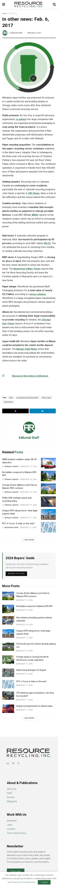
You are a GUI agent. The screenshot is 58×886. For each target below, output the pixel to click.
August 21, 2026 (29, 466)
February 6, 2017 (34, 33)
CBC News (34, 193)
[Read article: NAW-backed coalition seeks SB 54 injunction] (48, 463)
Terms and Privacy (16, 833)
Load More (29, 540)
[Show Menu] (3, 4)
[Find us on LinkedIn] (8, 763)
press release (38, 294)
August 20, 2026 (29, 479)
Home (4, 13)
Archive (11, 797)
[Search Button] (54, 4)
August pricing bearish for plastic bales (34, 706)
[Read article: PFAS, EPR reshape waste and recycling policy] (48, 501)
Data (11, 397)
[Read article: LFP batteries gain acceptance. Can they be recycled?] (8, 695)
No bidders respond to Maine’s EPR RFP (34, 606)
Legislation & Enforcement (27, 397)
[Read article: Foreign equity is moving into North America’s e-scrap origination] (8, 659)
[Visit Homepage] (29, 4)
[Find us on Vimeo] (13, 763)
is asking (21, 119)
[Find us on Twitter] (18, 763)
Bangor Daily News (26, 349)
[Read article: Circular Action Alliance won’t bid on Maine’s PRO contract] (48, 488)
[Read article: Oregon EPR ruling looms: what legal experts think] (48, 514)
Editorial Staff (16, 33)
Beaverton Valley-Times (27, 268)
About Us (11, 789)
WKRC (35, 214)
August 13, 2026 (25, 651)
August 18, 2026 (25, 674)
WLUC (47, 243)
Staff (9, 793)
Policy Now (46, 397)
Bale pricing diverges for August (31, 670)
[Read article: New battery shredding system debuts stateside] (8, 620)
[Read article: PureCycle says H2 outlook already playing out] (8, 646)
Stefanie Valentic (12, 466)
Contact (11, 829)
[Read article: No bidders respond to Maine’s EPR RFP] (48, 476)
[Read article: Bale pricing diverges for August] (8, 673)
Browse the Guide (16, 574)
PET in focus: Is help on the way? (18, 523)
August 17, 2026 (29, 518)
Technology (8, 402)
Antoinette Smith (11, 527)
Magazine (12, 801)
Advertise (12, 820)
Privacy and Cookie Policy (23, 882)
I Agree (44, 882)
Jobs (9, 824)
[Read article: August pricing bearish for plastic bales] (8, 709)
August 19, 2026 (29, 492)
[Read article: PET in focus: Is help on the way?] (48, 527)
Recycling (13, 13)
